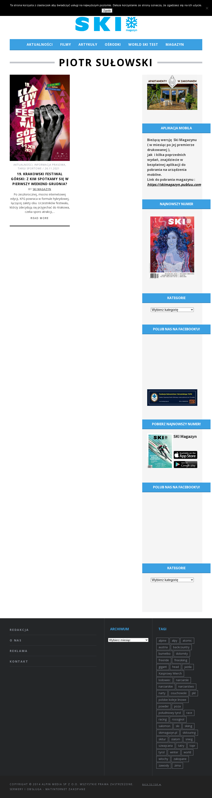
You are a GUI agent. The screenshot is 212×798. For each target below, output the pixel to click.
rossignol (178, 719)
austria (163, 647)
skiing (188, 726)
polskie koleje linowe (172, 700)
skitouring (189, 732)
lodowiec (165, 680)
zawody (164, 765)
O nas (16, 640)
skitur (162, 739)
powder (164, 706)
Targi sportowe (30, 168)
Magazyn (175, 44)
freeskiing (180, 660)
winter (174, 752)
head (175, 667)
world (187, 752)
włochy (163, 759)
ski (177, 726)
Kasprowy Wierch (170, 673)
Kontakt (19, 661)
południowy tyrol (170, 713)
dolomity (182, 653)
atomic (187, 640)
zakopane (180, 759)
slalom (175, 739)
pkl (194, 693)
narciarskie (166, 686)
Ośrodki (113, 44)
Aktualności (40, 44)
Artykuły (87, 44)
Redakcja (19, 630)
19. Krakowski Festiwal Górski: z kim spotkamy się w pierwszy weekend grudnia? (40, 179)
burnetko (165, 653)
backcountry (181, 647)
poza (177, 706)
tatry (181, 746)
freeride (164, 660)
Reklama (19, 651)
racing (163, 719)
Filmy (65, 44)
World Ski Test (143, 44)
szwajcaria (166, 746)
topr (192, 746)
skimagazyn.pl (168, 732)
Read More (40, 218)
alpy (174, 640)
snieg (189, 739)
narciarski (182, 680)
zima (177, 765)
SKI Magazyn (42, 189)
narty (162, 693)
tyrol (162, 752)
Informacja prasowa (49, 165)
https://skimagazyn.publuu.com (174, 184)
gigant (163, 667)
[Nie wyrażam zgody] (207, 8)
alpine (162, 640)
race (189, 713)
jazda (188, 667)
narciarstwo (186, 686)
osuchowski (179, 693)
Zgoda (107, 10)
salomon (164, 726)
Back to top (150, 784)
